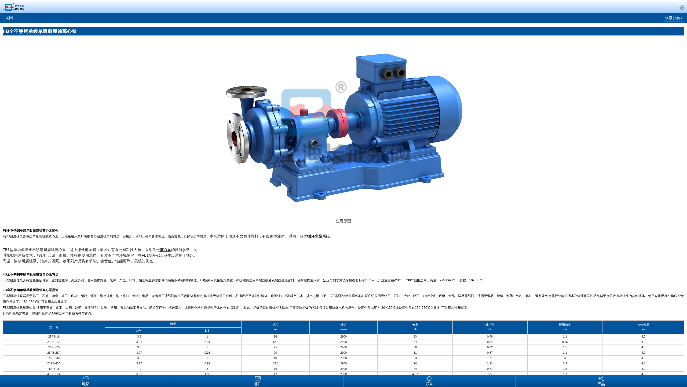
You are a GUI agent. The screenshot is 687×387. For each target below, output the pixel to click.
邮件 (257, 384)
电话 (86, 384)
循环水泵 (314, 236)
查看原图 (343, 221)
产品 (601, 384)
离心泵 (47, 230)
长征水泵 (74, 236)
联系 (429, 384)
